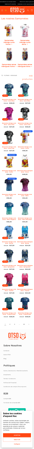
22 (24, 324)
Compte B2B (7, 398)
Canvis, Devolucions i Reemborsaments (15, 370)
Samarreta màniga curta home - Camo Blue (9, 100)
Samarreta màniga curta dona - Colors (9, 171)
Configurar (17, 444)
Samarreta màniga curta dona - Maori (25, 195)
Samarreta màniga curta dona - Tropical (9, 290)
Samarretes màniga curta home (9, 42)
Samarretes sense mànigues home (8, 65)
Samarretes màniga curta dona (24, 42)
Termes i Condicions (9, 378)
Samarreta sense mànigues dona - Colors (25, 171)
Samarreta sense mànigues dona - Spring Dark (25, 266)
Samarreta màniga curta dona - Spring (9, 242)
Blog (4, 358)
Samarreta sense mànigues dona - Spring (25, 242)
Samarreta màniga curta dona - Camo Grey (9, 147)
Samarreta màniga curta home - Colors (25, 147)
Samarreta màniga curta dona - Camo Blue (25, 100)
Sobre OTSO (7, 354)
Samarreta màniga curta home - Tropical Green (9, 313)
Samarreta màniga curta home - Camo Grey (25, 123)
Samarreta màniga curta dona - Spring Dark (9, 266)
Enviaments (7, 374)
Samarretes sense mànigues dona (25, 65)
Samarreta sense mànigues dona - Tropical (25, 290)
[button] (2, 10)
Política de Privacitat (9, 382)
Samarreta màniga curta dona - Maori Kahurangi (25, 218)
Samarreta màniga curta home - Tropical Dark (25, 313)
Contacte (6, 350)
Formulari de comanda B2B (11, 402)
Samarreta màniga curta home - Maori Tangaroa (9, 218)
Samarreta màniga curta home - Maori (9, 195)
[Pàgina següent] (29, 324)
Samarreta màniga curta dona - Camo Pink (9, 123)
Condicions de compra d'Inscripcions (14, 386)
